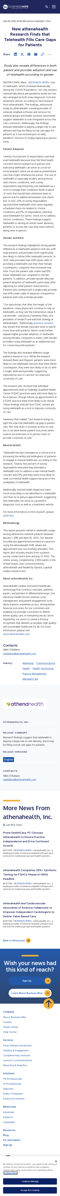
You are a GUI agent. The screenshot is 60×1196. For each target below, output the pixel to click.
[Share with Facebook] (28, 54)
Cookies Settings (30, 1181)
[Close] (56, 1161)
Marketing (28, 663)
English (8, 759)
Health (26, 668)
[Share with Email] (35, 54)
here (11, 515)
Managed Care (30, 678)
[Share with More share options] (49, 54)
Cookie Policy (10, 1173)
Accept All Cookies (30, 1190)
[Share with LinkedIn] (15, 54)
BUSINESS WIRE (39, 82)
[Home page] (15, 7)
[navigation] (54, 7)
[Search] (46, 6)
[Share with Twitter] (22, 54)
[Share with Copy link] (42, 54)
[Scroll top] (48, 1003)
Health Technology (43, 668)
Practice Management (34, 673)
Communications (45, 663)
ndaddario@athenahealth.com (19, 653)
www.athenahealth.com (16, 634)
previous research (43, 323)
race (26, 356)
